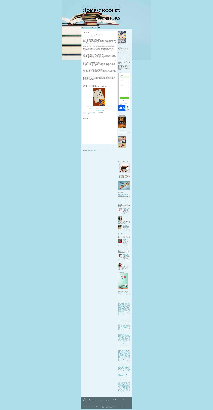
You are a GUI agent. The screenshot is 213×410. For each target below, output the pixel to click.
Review (120, 374)
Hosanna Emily (120, 334)
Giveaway (126, 327)
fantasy (124, 325)
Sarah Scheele (120, 383)
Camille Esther (128, 310)
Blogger (111, 407)
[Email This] (98, 112)
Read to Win (93, 113)
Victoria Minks (120, 391)
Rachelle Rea (120, 369)
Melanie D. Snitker (124, 355)
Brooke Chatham (121, 308)
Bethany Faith (120, 307)
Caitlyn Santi (120, 310)
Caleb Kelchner (124, 310)
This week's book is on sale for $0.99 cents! (93, 106)
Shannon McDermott (126, 384)
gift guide (128, 326)
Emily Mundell (128, 323)
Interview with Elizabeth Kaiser (126, 255)
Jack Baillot (126, 336)
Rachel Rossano (125, 367)
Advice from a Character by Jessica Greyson (123, 195)
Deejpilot (103, 407)
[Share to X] (100, 112)
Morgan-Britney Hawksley (126, 360)
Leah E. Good (120, 352)
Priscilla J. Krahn (120, 365)
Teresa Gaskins (128, 386)
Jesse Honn (127, 339)
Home (99, 147)
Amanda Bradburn (125, 295)
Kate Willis (128, 344)
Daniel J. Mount (125, 315)
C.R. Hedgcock (128, 309)
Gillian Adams (120, 327)
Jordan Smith (87, 113)
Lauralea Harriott (123, 351)
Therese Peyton (120, 388)
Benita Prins (123, 306)
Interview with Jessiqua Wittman (126, 226)
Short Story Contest (126, 208)
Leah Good (124, 352)
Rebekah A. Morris (126, 370)
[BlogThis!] (99, 112)
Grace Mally (124, 328)
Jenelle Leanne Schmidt (123, 338)
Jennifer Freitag (122, 339)
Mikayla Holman (126, 357)
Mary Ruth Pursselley (124, 354)
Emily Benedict (123, 323)
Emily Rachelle (120, 324)
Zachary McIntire (123, 392)
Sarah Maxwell (127, 382)
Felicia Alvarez (128, 325)
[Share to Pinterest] (102, 112)
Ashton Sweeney (127, 304)
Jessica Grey (128, 340)
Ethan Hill (129, 324)
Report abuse (121, 113)
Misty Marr (126, 358)
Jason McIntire (121, 337)
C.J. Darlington (123, 309)
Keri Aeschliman (124, 350)
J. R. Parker (122, 336)
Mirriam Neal (123, 358)
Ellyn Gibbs (124, 322)
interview (124, 334)
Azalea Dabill (126, 305)
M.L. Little (123, 353)
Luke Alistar (120, 353)
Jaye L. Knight (127, 337)
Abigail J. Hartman (126, 292)
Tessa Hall (120, 387)
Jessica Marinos (127, 341)
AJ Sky (127, 293)
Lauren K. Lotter (128, 351)
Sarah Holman (121, 382)
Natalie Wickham (125, 361)
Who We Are (84, 27)
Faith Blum (120, 325)
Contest (124, 314)
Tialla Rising (126, 388)
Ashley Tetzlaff (121, 304)
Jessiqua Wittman (121, 342)
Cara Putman (120, 311)
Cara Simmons (125, 311)
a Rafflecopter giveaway (99, 110)
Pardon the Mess (121, 233)
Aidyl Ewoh (123, 293)
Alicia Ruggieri (123, 294)
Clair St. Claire (124, 313)
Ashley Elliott (123, 303)
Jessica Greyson (121, 341)
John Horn (126, 342)
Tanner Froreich (126, 385)
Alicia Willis (128, 294)
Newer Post (86, 147)
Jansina (129, 336)
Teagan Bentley (123, 386)
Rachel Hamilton (124, 366)
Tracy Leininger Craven (124, 389)
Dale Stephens (128, 314)
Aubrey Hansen (121, 305)
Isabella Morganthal (126, 335)
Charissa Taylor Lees (123, 312)
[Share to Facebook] (101, 112)
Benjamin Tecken (127, 306)
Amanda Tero (123, 296)
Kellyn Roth (120, 349)
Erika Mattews (125, 324)
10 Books (120, 292)
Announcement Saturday (123, 302)
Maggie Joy (127, 353)
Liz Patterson (128, 352)
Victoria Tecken (125, 391)
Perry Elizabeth (127, 364)
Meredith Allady (120, 357)
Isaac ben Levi (120, 335)
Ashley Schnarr (127, 303)
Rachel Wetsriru (127, 368)
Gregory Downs (125, 329)
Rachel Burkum (125, 365)
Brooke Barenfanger (127, 307)
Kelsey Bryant (124, 349)
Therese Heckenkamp (126, 387)
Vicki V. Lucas (128, 390)
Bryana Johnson (126, 308)
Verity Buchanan (124, 390)
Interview (128, 334)
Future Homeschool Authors (122, 326)
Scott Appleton (126, 383)
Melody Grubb (127, 356)
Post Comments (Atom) (91, 150)
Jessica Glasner (122, 340)
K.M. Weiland (124, 344)
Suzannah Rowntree (121, 385)
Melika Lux (123, 356)
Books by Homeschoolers (93, 27)
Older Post (113, 147)
